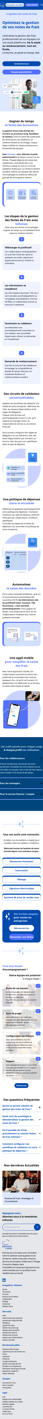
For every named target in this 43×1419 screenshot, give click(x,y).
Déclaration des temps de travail (13, 1368)
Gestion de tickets (8, 1340)
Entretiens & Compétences (11, 1366)
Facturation (6, 1292)
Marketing (6, 1323)
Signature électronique (10, 1349)
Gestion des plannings (10, 1328)
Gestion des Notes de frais (11, 1364)
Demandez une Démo (15, 5)
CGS (3, 1397)
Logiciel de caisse (8, 1325)
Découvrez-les (21, 928)
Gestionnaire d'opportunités (12, 1320)
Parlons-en (21, 1085)
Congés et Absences (9, 1361)
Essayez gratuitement (21, 72)
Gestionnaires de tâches (11, 1330)
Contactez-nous (21, 63)
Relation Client (7, 1306)
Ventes (4, 1289)
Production (6, 1304)
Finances (5, 1294)
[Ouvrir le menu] (41, 4)
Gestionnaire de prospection (12, 1318)
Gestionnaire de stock (10, 1335)
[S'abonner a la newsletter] (37, 1227)
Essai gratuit (32, 5)
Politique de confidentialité (11, 1399)
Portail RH (5, 1359)
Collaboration (7, 1299)
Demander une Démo (21, 936)
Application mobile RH (10, 1371)
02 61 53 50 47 (7, 1414)
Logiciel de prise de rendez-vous (13, 1351)
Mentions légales (8, 1404)
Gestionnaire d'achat (9, 1332)
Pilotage (5, 1301)
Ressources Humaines (10, 1296)
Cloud (4, 1354)
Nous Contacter (7, 1385)
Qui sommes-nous (9, 1383)
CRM (4, 1315)
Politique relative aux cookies (12, 1402)
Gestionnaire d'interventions (12, 1337)
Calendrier (6, 1356)
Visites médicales (8, 1373)
